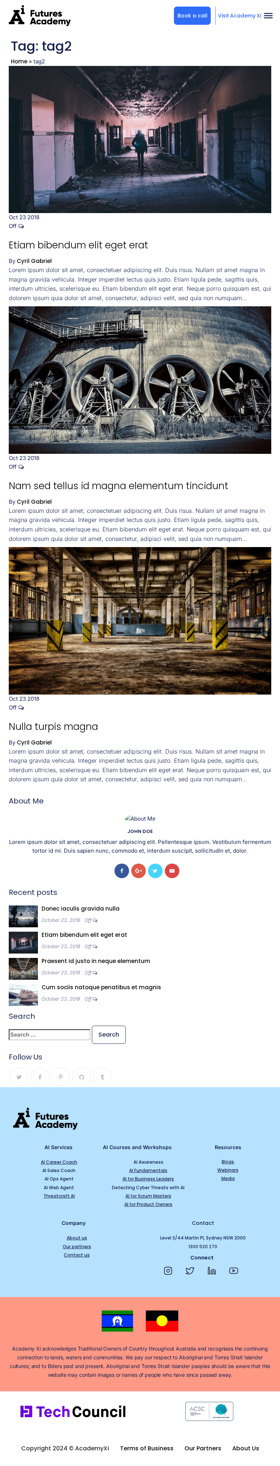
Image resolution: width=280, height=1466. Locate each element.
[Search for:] (49, 1034)
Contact (203, 1223)
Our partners (77, 1246)
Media (228, 1178)
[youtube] (235, 1270)
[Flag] (117, 1321)
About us (77, 1238)
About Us (245, 1448)
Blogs (228, 1162)
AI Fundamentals (148, 1170)
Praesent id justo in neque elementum (96, 961)
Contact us (77, 1255)
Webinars (227, 1170)
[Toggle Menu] (268, 15)
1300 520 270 (202, 1246)
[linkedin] (213, 1270)
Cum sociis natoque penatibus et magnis (101, 987)
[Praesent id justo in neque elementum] (23, 968)
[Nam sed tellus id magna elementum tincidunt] (140, 380)
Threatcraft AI (59, 1196)
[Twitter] (155, 871)
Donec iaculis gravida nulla (81, 908)
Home (19, 61)
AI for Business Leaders (148, 1179)
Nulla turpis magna (53, 726)
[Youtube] (172, 871)
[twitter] (192, 1270)
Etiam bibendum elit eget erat (78, 245)
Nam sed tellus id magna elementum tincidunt (118, 485)
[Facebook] (121, 871)
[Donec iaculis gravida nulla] (23, 916)
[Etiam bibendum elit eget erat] (140, 139)
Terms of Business (147, 1448)
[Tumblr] (102, 1077)
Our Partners (202, 1448)
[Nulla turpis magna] (140, 620)
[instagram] (170, 1270)
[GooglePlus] (138, 871)
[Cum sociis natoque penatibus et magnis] (23, 994)
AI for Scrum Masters (148, 1196)
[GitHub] (81, 1077)
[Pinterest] (60, 1077)
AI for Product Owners (148, 1204)
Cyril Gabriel (34, 261)
